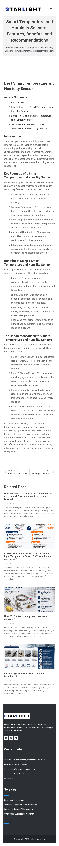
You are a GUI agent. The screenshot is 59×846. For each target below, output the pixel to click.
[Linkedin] (6, 738)
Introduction (17, 102)
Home (9, 47)
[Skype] (16, 738)
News (17, 47)
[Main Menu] (51, 9)
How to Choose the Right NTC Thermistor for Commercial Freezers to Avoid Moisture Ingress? (28, 496)
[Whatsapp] (11, 738)
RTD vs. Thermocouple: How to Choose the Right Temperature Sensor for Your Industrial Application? (27, 556)
